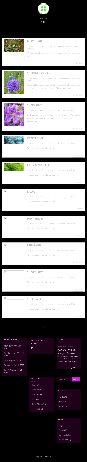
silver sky (60, 364)
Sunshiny (34, 105)
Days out (61, 46)
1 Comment (50, 110)
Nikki (42, 46)
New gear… (36, 41)
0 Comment (51, 46)
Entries (63, 430)
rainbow (67, 359)
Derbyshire (62, 353)
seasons (75, 361)
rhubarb (60, 361)
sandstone (68, 361)
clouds (60, 346)
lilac (72, 356)
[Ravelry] (32, 350)
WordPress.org (65, 439)
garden (60, 356)
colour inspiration (68, 346)
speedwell (67, 364)
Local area (30, 48)
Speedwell (35, 299)
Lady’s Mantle (38, 165)
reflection (73, 359)
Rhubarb (34, 245)
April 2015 (63, 406)
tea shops (61, 368)
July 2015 (62, 401)
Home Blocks (74, 46)
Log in (61, 425)
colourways (67, 349)
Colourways (61, 143)
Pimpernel (35, 218)
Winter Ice (35, 138)
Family (67, 46)
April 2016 (63, 397)
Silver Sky (35, 272)
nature (76, 356)
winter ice (67, 368)
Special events (38, 73)
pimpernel (61, 359)
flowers (71, 353)
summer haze (74, 364)
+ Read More (78, 63)
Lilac (31, 192)
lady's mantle (67, 356)
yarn (74, 367)
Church (61, 78)
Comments (65, 435)
